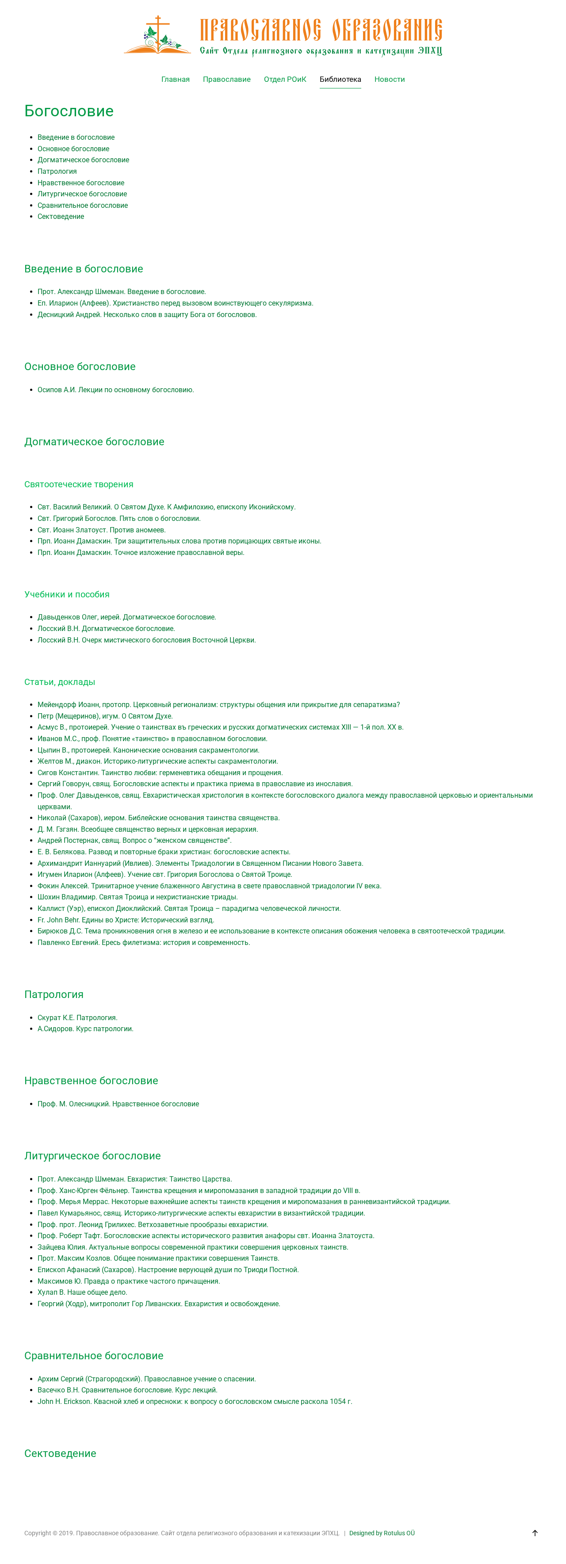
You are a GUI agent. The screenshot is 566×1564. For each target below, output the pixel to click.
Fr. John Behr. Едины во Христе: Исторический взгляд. (126, 920)
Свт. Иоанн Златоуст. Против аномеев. (102, 530)
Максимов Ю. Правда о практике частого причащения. (129, 1281)
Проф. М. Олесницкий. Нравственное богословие (118, 1104)
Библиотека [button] (340, 79)
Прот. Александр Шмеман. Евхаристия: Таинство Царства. (135, 1179)
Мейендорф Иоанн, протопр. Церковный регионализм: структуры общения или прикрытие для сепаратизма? (219, 704)
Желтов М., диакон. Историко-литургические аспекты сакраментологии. (158, 761)
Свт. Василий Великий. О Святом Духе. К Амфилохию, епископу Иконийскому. (167, 507)
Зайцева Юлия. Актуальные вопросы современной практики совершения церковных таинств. (193, 1247)
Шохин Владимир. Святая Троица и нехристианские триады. (138, 897)
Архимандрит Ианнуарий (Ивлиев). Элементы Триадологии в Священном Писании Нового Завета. (200, 863)
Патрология (57, 171)
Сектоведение (61, 216)
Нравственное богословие (81, 183)
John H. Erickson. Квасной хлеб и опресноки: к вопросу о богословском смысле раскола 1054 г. (195, 1401)
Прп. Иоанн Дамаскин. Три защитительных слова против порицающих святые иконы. (179, 541)
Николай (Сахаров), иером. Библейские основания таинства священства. (159, 818)
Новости (390, 79)
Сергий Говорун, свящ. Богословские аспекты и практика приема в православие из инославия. (195, 784)
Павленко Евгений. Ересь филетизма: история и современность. (144, 942)
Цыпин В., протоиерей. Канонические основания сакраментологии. (149, 750)
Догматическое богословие (83, 160)
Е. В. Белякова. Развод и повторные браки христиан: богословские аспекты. (164, 852)
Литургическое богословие (82, 194)
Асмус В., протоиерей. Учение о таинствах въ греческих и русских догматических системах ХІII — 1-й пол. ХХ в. (221, 727)
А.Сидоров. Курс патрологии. (86, 1029)
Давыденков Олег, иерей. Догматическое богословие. (127, 617)
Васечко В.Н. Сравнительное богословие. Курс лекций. (128, 1390)
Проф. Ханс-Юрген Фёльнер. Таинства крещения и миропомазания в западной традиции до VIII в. (199, 1190)
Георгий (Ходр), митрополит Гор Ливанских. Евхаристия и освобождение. (159, 1304)
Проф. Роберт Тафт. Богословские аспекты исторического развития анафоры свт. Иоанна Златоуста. (206, 1235)
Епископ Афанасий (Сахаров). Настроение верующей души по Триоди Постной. (168, 1270)
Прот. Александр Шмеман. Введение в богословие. (122, 291)
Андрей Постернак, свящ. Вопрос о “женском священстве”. (135, 840)
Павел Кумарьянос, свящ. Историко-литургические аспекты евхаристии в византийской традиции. (201, 1213)
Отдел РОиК (285, 79)
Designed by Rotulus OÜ (382, 1533)
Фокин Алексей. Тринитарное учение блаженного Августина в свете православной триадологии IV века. (210, 886)
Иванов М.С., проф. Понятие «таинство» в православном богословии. (153, 738)
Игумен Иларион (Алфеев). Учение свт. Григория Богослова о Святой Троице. (165, 874)
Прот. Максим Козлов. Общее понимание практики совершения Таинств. (158, 1258)
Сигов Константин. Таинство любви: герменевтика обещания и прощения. (160, 773)
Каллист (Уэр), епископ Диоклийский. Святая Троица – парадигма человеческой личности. (189, 908)
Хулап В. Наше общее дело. (82, 1292)
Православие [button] (227, 79)
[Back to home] (283, 36)
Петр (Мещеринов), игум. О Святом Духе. (105, 716)
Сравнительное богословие (83, 205)
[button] (535, 1533)
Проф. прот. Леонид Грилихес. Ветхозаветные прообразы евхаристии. (153, 1224)
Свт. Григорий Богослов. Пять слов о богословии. (119, 518)
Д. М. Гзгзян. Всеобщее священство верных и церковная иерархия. (148, 829)
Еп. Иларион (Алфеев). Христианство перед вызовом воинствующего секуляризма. (176, 303)
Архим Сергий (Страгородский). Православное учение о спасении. (147, 1379)
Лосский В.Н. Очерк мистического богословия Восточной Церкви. (147, 640)
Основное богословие (73, 149)
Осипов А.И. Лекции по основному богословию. (116, 390)
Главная (175, 79)
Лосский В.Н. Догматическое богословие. (106, 628)
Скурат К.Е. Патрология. (78, 1017)
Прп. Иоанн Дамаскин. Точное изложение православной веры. (141, 552)
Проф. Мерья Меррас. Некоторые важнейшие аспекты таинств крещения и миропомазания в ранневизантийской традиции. (244, 1201)
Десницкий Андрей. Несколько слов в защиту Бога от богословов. (147, 314)
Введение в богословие (76, 137)
